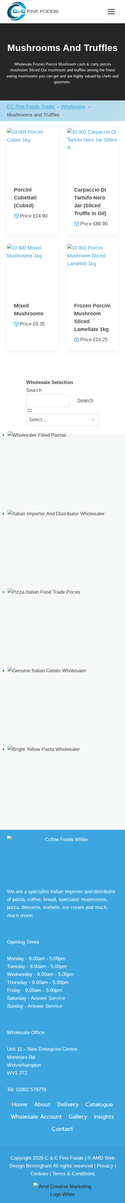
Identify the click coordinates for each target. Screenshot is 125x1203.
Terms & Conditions (73, 1174)
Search (34, 390)
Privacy (105, 1166)
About (42, 1104)
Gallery (78, 1116)
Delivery (68, 1104)
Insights (104, 1116)
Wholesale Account (36, 1116)
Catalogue (99, 1104)
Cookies (39, 1174)
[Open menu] (111, 11)
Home (19, 1104)
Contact (62, 1129)
